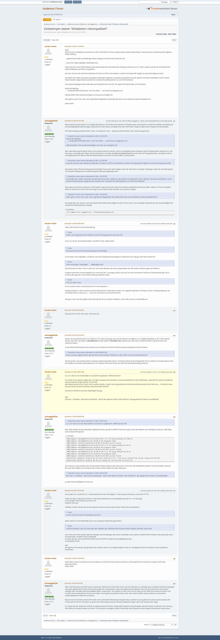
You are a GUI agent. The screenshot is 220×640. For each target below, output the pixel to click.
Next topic (172, 34)
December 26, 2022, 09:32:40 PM (74, 310)
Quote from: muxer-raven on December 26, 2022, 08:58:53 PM (87, 352)
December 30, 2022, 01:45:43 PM (74, 558)
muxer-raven (50, 46)
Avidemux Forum (53, 8)
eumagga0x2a (92, 24)
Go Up (45, 616)
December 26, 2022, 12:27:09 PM (74, 46)
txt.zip (99, 391)
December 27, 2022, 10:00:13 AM (74, 372)
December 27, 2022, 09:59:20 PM (74, 416)
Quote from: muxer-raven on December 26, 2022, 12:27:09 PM (87, 136)
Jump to (146, 625)
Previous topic (161, 34)
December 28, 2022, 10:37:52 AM (74, 490)
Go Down (46, 40)
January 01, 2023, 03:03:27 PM (74, 583)
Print (174, 40)
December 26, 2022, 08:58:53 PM (74, 223)
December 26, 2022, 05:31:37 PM (74, 121)
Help (159, 638)
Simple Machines (56, 637)
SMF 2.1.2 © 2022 (46, 637)
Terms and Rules (167, 638)
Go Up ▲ (176, 638)
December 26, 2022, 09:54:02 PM (74, 335)
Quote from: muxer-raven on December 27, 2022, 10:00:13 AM (87, 421)
